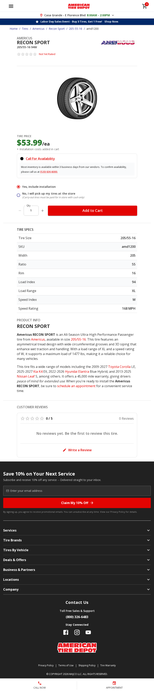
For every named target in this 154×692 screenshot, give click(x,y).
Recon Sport (57, 29)
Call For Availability (40, 158)
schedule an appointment (76, 386)
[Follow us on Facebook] (66, 632)
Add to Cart (92, 210)
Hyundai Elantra (77, 371)
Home (14, 29)
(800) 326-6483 (77, 617)
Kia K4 (38, 371)
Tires (25, 29)
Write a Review (80, 450)
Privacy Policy (117, 511)
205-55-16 (75, 29)
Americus (38, 29)
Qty (28, 205)
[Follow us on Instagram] (77, 632)
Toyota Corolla (119, 366)
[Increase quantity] (43, 211)
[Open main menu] (11, 6)
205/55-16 (78, 339)
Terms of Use (66, 665)
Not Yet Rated (47, 54)
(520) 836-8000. (49, 172)
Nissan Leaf (26, 376)
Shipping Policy (86, 665)
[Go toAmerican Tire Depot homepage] (78, 6)
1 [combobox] (31, 210)
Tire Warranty (108, 665)
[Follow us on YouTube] (88, 632)
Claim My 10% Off (74, 503)
